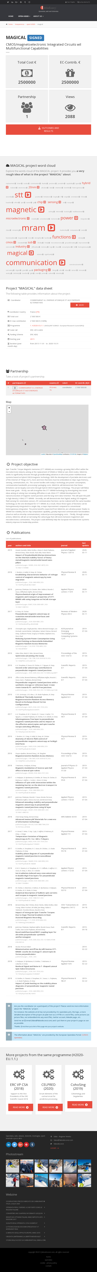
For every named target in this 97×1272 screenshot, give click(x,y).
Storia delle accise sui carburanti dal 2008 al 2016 (26, 1240)
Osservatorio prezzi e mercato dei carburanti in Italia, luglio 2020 (25, 1202)
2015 (32, 339)
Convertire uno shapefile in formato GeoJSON (24, 1213)
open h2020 (31, 24)
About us (37, 16)
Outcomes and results (50, 129)
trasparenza (19, 24)
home (10, 16)
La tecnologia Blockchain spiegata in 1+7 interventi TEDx (22, 1228)
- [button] (9, 411)
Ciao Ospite (70, 2)
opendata (48, 1260)
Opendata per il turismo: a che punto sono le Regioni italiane (24, 1208)
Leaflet (43, 454)
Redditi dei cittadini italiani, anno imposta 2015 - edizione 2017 (24, 1218)
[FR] (37, 312)
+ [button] (9, 407)
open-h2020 (23, 16)
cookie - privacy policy (48, 1263)
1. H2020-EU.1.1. (37, 325)
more (80, 305)
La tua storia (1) (84, 2)
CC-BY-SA (73, 454)
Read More (19, 1107)
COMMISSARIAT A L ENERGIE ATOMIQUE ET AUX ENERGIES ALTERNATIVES (28, 390)
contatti (48, 1266)
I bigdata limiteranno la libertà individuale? (23, 1236)
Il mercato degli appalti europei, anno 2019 (23, 1233)
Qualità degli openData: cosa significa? (21, 1223)
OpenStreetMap (57, 454)
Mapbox (85, 454)
